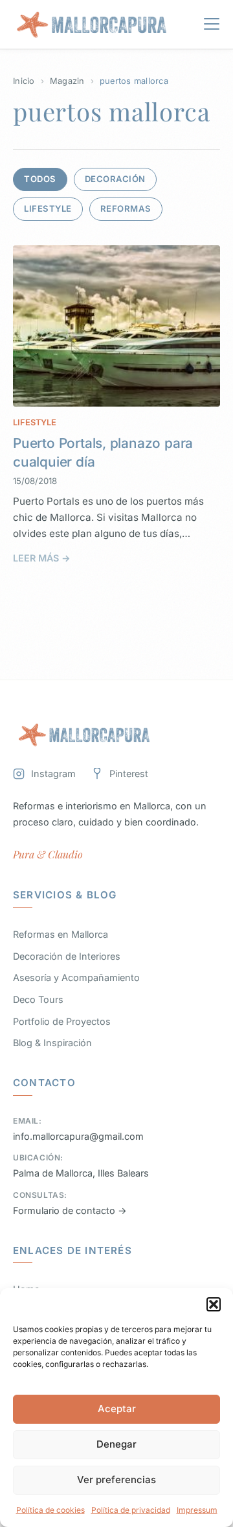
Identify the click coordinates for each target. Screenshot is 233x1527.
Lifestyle (48, 208)
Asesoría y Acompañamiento (76, 977)
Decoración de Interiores (66, 956)
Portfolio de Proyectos (62, 1021)
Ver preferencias (116, 1479)
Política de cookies (50, 1510)
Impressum (197, 1510)
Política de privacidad (130, 1510)
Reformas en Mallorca (60, 934)
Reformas (125, 208)
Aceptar (117, 1408)
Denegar (116, 1444)
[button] (213, 1304)
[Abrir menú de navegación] (212, 26)
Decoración (115, 179)
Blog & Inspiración (52, 1042)
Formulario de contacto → (70, 1210)
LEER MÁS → (42, 557)
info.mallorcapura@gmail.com (78, 1136)
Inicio (24, 81)
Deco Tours (38, 999)
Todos (40, 179)
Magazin (67, 81)
